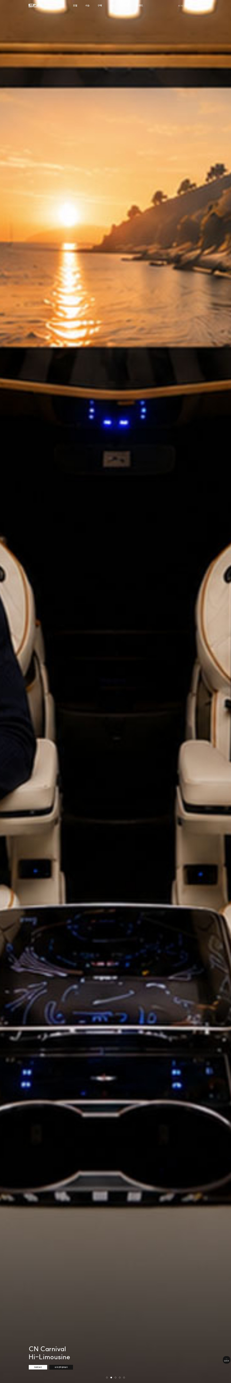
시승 (87, 5)
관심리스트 (188, 6)
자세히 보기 (38, 1367)
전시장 (125, 5)
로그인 (180, 6)
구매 (100, 5)
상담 (112, 5)
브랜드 (140, 5)
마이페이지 (198, 6)
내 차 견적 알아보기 (61, 1367)
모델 (75, 5)
